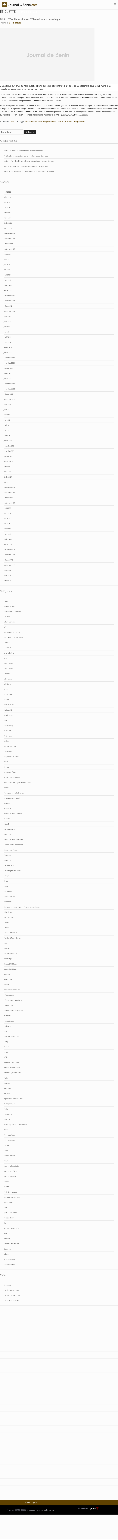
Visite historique (9, 1264)
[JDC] (19, 4)
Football (6, 948)
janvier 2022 (8, 441)
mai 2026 (7, 207)
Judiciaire (7, 1026)
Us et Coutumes (9, 1259)
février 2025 (8, 285)
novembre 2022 (9, 389)
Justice (6, 1031)
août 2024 (7, 316)
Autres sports (8, 694)
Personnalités (8, 1114)
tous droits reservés (47, 1510)
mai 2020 (7, 524)
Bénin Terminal (9, 705)
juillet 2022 (7, 410)
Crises (6, 762)
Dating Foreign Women (12, 777)
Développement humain (12, 798)
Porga (82, 122)
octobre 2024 (8, 306)
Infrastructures (9, 995)
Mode (6, 1078)
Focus (6, 943)
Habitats (7, 974)
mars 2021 (7, 472)
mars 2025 (7, 280)
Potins (6, 1130)
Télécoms (7, 1233)
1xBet (6, 601)
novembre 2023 (9, 363)
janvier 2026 (8, 228)
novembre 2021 (9, 451)
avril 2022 (7, 425)
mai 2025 (7, 270)
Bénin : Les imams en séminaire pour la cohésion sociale (23, 151)
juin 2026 (7, 202)
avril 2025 (7, 275)
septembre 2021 (9, 461)
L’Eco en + (7, 1047)
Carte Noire (8, 736)
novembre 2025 (9, 239)
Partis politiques (9, 1104)
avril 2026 (7, 213)
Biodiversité (8, 710)
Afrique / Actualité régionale (13, 637)
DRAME (6, 824)
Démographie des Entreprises (14, 793)
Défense (6, 788)
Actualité (7, 617)
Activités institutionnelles (12, 611)
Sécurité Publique (10, 1176)
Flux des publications (11, 1290)
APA (5, 658)
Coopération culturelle (11, 757)
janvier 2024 (8, 353)
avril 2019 (7, 581)
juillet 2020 (7, 513)
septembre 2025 (9, 249)
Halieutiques (8, 979)
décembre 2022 (9, 384)
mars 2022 (7, 430)
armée (40, 122)
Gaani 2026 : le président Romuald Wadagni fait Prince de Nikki (26, 166)
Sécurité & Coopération (12, 1166)
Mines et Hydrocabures (12, 1068)
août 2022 (7, 404)
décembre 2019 (9, 549)
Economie (7, 834)
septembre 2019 (9, 565)
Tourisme (7, 1239)
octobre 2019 (8, 560)
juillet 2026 (7, 197)
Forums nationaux (10, 953)
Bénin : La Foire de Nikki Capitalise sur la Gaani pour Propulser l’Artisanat (29, 161)
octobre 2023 (8, 368)
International (8, 1016)
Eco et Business (9, 829)
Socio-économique (10, 1192)
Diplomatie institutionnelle (13, 814)
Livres (6, 1052)
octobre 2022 (8, 394)
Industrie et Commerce (12, 990)
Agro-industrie (9, 653)
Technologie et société (11, 1228)
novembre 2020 (9, 492)
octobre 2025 (8, 244)
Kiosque (6, 1042)
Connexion (7, 1285)
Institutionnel (8, 1005)
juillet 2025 (7, 259)
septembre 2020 (9, 503)
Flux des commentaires (12, 1295)
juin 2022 (7, 415)
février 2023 (8, 373)
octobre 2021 (8, 456)
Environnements (9, 896)
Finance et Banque (10, 933)
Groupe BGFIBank (10, 964)
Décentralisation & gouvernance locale (17, 782)
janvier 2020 (8, 544)
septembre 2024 (9, 311)
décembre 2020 (9, 487)
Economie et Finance (11, 850)
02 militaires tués (31, 122)
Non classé (7, 1088)
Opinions (7, 1093)
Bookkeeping (8, 725)
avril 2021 (7, 467)
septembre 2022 (9, 399)
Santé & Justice (9, 1156)
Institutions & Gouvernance (13, 1011)
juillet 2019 (7, 575)
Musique (7, 1083)
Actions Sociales (9, 606)
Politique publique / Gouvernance (15, 1125)
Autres (6, 689)
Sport (5, 1207)
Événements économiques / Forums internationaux (22, 907)
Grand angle (8, 959)
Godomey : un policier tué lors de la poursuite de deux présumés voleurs (29, 171)
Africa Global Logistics (12, 632)
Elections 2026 (9, 865)
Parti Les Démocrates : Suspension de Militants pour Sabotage (26, 156)
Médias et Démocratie (11, 1062)
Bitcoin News (8, 715)
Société (6, 1182)
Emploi (6, 881)
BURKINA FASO (67, 122)
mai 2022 (7, 420)
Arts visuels (8, 679)
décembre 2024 (9, 296)
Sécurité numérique (10, 1171)
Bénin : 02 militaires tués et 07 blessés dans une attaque (30, 19)
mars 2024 (7, 342)
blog (5, 720)
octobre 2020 (8, 498)
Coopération (8, 751)
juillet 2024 (7, 321)
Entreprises (8, 891)
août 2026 (7, 192)
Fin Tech (6, 922)
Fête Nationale (9, 917)
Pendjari (77, 122)
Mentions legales (31, 1502)
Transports (7, 1249)
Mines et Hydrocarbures (12, 1073)
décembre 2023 (9, 358)
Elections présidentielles (12, 871)
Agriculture (7, 648)
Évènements (8, 902)
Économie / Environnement (13, 839)
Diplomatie (7, 808)
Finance (6, 928)
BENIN (58, 122)
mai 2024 (7, 332)
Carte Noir (7, 731)
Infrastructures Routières (13, 1000)
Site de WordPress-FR (11, 1300)
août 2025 (7, 254)
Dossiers (7, 819)
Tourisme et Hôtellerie (11, 1244)
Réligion (6, 1145)
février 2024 (8, 347)
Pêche (6, 1109)
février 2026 (8, 223)
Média (6, 1057)
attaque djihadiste (49, 122)
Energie (6, 886)
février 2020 (8, 539)
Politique (7, 1119)
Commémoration (10, 746)
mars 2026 (7, 218)
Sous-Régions (8, 1202)
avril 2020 (7, 529)
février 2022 (8, 435)
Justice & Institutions (11, 1036)
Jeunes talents (9, 1021)
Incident (6, 985)
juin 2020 (7, 518)
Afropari (6, 643)
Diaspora (7, 803)
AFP (5, 627)
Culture (6, 767)
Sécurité (12, 122)
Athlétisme (7, 684)
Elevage (6, 876)
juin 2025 (7, 264)
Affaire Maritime (9, 622)
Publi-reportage (9, 1135)
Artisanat (7, 674)
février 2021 (8, 477)
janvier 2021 (8, 482)
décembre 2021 (9, 446)
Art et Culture (8, 663)
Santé (6, 1150)
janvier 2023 (8, 378)
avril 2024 (7, 337)
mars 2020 (7, 534)
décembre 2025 (9, 233)
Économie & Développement (13, 845)
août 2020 (7, 508)
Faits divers (8, 912)
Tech (5, 1223)
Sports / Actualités (10, 1213)
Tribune (6, 1254)
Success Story (9, 1218)
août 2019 (7, 570)
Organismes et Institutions (13, 1099)
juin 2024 (7, 327)
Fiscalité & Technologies (12, 938)
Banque (6, 700)
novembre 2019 (9, 555)
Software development (12, 1197)
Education (7, 855)
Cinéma (6, 741)
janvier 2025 (8, 290)
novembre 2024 (9, 301)
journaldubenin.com (32, 1510)
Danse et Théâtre (10, 772)
